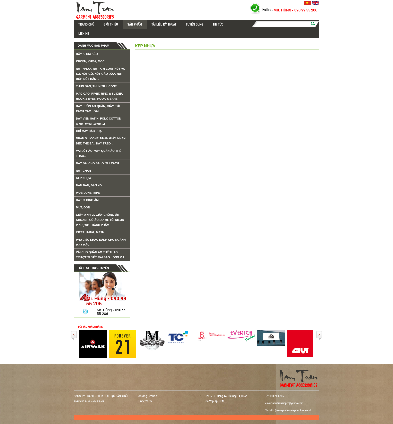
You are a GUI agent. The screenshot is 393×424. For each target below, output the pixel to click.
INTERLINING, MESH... (91, 232)
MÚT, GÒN (83, 207)
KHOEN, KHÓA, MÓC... (91, 61)
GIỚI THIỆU (111, 24)
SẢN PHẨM (134, 24)
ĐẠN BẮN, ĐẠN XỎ (89, 185)
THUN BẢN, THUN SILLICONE (96, 86)
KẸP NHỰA (83, 178)
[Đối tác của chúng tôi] (122, 343)
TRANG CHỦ (86, 24)
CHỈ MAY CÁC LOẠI (89, 131)
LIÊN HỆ (83, 33)
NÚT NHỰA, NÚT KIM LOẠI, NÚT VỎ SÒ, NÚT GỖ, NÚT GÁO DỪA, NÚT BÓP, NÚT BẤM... (100, 74)
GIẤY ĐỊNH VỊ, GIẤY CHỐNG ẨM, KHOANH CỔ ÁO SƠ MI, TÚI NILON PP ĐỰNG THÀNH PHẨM (100, 220)
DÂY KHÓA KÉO (87, 54)
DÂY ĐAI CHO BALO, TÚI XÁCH (97, 163)
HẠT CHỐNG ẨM (87, 200)
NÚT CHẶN (83, 170)
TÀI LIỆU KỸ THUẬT (163, 24)
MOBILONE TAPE (88, 192)
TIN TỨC (218, 24)
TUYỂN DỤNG (194, 24)
